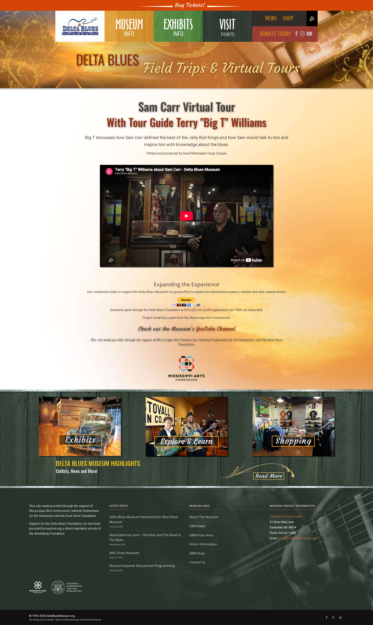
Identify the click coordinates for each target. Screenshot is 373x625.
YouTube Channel (215, 329)
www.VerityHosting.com (90, 619)
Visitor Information (203, 544)
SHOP (288, 18)
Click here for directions (286, 516)
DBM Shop (197, 553)
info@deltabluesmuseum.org (297, 538)
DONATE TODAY (275, 34)
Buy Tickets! (190, 5)
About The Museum (203, 517)
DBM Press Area (201, 535)
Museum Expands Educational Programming (142, 566)
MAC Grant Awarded (124, 553)
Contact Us (197, 562)
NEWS (271, 18)
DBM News (197, 526)
